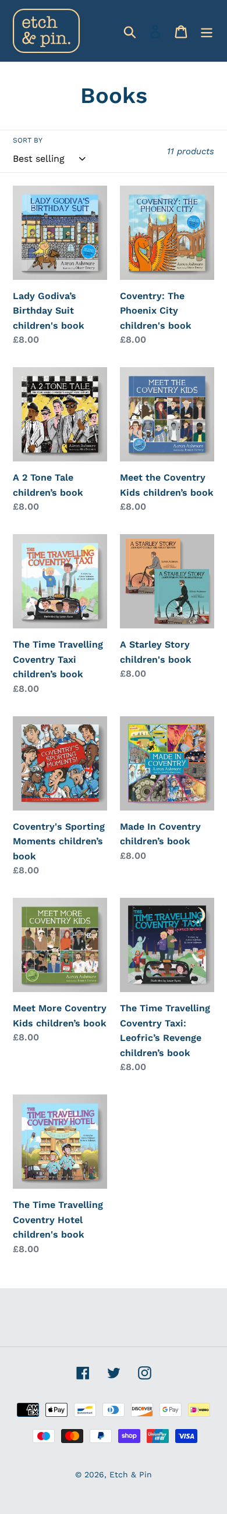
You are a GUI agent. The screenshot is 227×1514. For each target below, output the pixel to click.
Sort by (27, 140)
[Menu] (206, 30)
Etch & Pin (130, 1474)
